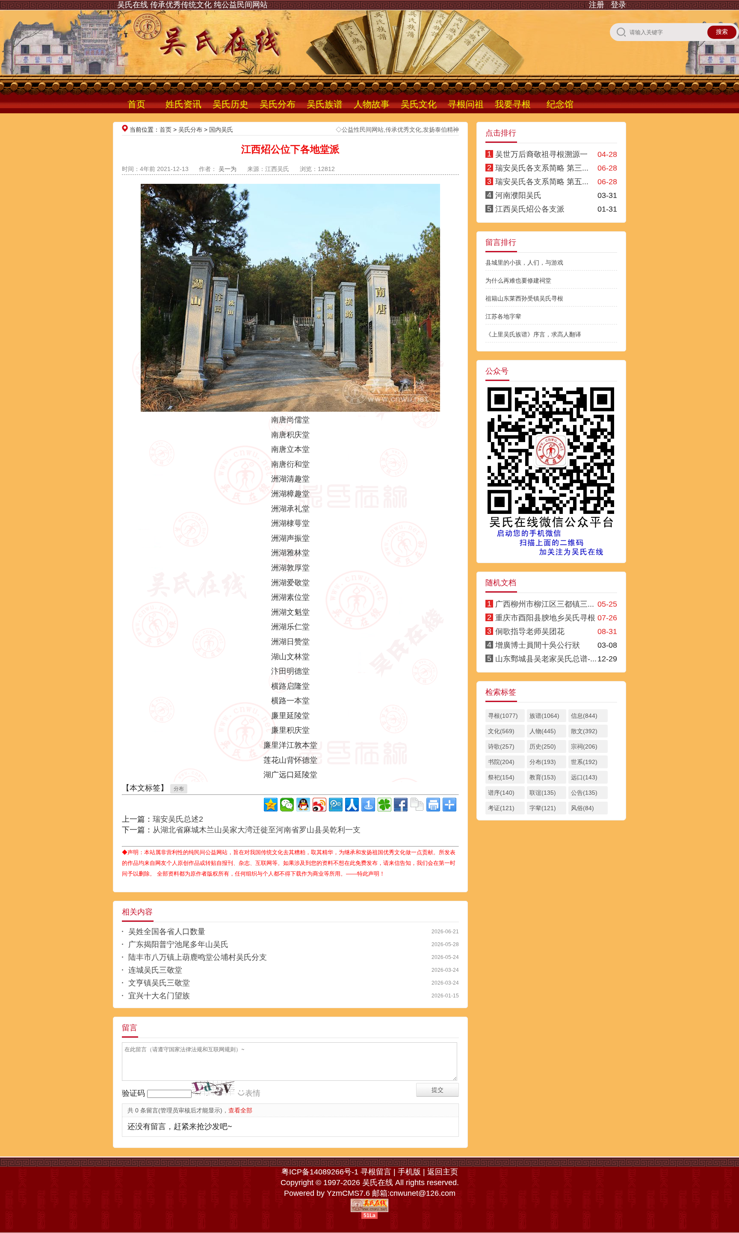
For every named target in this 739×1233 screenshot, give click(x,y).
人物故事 (372, 104)
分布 (179, 789)
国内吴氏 (221, 129)
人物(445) (542, 731)
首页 (136, 104)
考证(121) (501, 808)
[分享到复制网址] (417, 804)
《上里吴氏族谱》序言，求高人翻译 (533, 334)
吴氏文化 (419, 104)
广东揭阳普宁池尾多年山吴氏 (178, 944)
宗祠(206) (584, 746)
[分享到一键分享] (368, 804)
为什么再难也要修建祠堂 (518, 280)
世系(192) (584, 761)
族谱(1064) (544, 715)
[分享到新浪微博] (319, 804)
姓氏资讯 (183, 104)
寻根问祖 (466, 104)
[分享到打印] (433, 804)
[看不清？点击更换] (213, 1088)
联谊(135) (542, 792)
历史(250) (542, 746)
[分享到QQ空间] (271, 804)
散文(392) (584, 731)
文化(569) (501, 731)
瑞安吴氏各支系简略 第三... (541, 168)
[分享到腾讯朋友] (384, 804)
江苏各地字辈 (503, 316)
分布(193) (542, 761)
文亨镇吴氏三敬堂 (159, 983)
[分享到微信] (287, 804)
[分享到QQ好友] (303, 804)
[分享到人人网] (352, 804)
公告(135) (584, 792)
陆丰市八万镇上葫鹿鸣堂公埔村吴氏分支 (197, 957)
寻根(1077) (503, 715)
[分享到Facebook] (401, 804)
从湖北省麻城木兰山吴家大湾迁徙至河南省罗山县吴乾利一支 (257, 830)
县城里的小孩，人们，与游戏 (524, 262)
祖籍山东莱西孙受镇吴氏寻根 (524, 298)
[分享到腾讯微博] (336, 804)
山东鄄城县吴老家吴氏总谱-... (546, 659)
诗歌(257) (501, 746)
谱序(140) (501, 792)
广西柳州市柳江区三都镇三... (544, 604)
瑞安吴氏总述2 (178, 819)
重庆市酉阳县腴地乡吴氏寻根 (545, 618)
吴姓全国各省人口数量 (166, 931)
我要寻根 (513, 104)
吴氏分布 (278, 104)
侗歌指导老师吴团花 (530, 631)
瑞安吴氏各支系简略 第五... (541, 181)
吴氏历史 (230, 104)
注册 (596, 4)
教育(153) (542, 777)
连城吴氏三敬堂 (155, 970)
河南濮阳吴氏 (518, 195)
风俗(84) (582, 808)
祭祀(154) (501, 777)
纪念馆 (560, 104)
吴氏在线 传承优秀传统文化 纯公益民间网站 (192, 4)
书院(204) (501, 761)
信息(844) (584, 715)
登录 (618, 4)
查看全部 (240, 1110)
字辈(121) (542, 808)
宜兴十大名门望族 (159, 995)
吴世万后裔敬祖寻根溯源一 (541, 154)
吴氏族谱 (325, 104)
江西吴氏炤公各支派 (530, 209)
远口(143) (584, 777)
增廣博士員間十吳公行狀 (537, 645)
